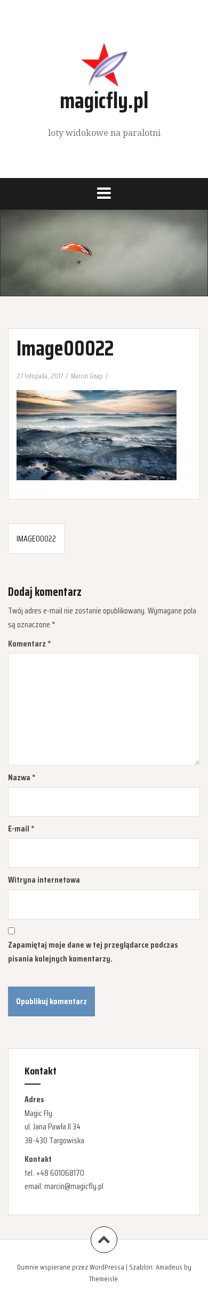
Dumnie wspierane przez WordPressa (70, 1267)
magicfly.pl (104, 100)
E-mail (21, 828)
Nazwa (22, 777)
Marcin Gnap (87, 376)
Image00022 (36, 538)
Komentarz (29, 643)
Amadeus (169, 1267)
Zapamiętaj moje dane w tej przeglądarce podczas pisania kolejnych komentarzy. (93, 951)
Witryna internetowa (44, 879)
